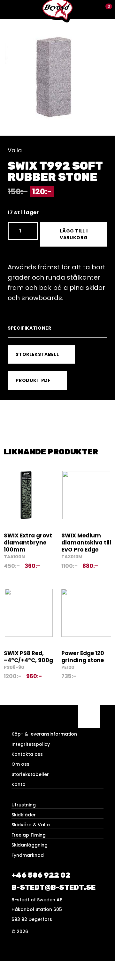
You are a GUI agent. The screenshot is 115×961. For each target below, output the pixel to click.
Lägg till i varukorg (74, 234)
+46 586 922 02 (41, 875)
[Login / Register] (94, 9)
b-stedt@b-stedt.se (54, 887)
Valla (15, 150)
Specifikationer (29, 328)
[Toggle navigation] (9, 9)
